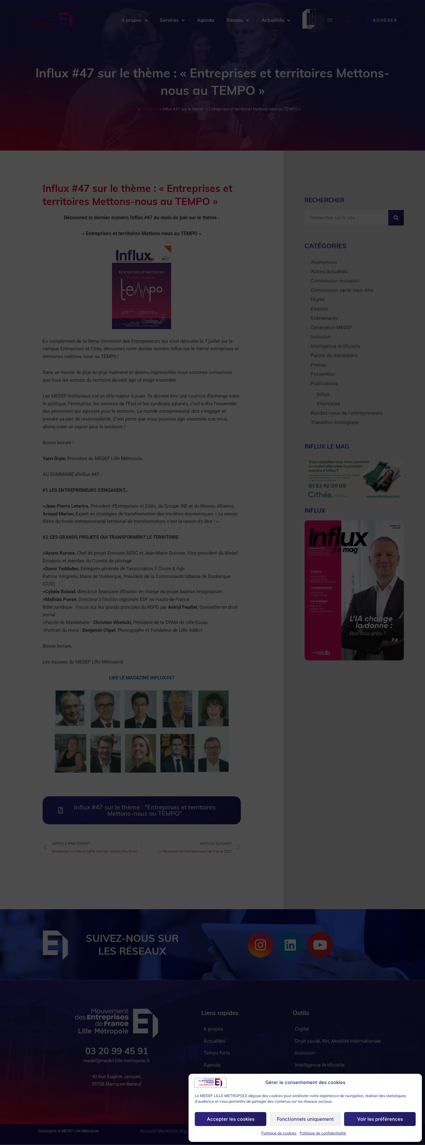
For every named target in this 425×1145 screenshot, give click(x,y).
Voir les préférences (380, 1119)
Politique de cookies (279, 1133)
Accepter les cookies (231, 1119)
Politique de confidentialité (323, 1133)
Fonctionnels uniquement (305, 1119)
